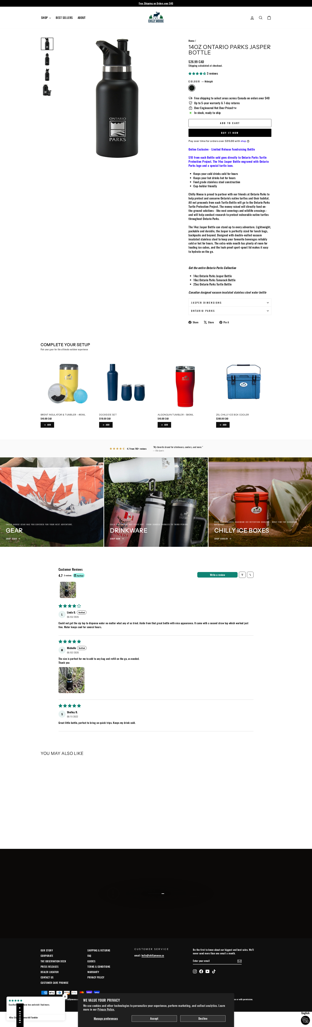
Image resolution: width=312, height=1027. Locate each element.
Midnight (191, 88)
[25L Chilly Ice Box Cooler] (243, 383)
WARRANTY (93, 972)
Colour (200, 81)
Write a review (217, 575)
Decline (202, 1018)
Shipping (192, 65)
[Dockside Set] (126, 383)
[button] (197, 73)
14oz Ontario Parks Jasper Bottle (212, 276)
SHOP (44, 17)
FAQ (89, 955)
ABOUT (82, 17)
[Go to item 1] (68, 590)
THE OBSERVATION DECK (53, 961)
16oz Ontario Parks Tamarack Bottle (214, 280)
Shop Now (155, 905)
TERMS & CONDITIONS (98, 966)
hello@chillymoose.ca (153, 955)
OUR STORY (47, 950)
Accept (154, 1018)
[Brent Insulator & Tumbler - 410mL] (68, 383)
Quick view (68, 814)
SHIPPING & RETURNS (98, 950)
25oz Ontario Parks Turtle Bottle (212, 284)
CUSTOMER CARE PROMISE (54, 982)
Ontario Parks (203, 310)
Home (191, 40)
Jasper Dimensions (206, 302)
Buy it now (230, 132)
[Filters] (242, 575)
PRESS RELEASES (49, 966)
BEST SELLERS (64, 17)
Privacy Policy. (106, 1009)
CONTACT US (47, 977)
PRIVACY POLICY (95, 977)
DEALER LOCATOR (50, 972)
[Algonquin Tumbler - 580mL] (185, 383)
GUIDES (91, 961)
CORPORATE (47, 955)
